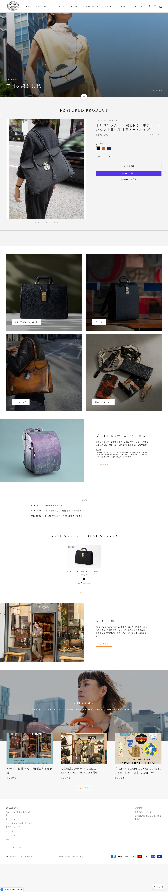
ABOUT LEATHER (91, 6)
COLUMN (74, 6)
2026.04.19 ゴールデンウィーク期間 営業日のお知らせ (56, 510)
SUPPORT (109, 6)
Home (28, 6)
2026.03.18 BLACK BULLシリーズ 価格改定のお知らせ (56, 516)
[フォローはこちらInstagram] (20, 848)
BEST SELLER (66, 536)
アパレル (10, 831)
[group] (84, 55)
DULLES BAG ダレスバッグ (26, 322)
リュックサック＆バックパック (19, 823)
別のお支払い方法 (128, 179)
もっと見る (103, 464)
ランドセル (10, 835)
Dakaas (19, 889)
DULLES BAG (12, 808)
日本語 (27, 856)
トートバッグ (20, 402)
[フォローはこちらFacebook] (7, 848)
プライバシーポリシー (144, 812)
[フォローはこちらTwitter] (13, 848)
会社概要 (138, 808)
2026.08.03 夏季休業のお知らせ (46, 505)
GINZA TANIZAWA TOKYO (108, 120)
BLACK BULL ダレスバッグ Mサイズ (84, 571)
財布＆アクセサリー (103, 402)
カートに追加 (129, 166)
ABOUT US (60, 6)
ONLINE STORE (43, 6)
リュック (98, 322)
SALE (8, 839)
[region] (84, 55)
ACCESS (122, 6)
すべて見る (84, 592)
